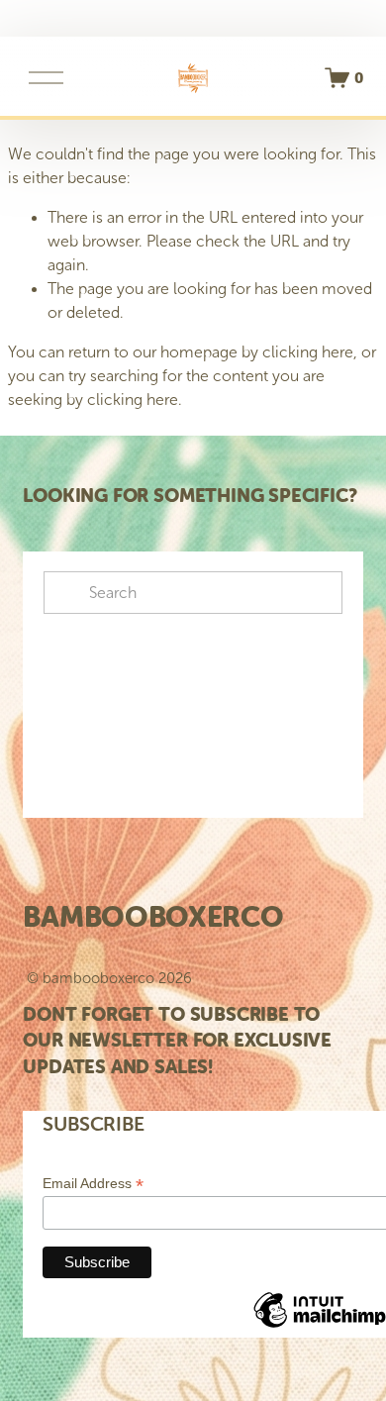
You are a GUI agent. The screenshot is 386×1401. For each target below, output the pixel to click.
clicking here (307, 352)
